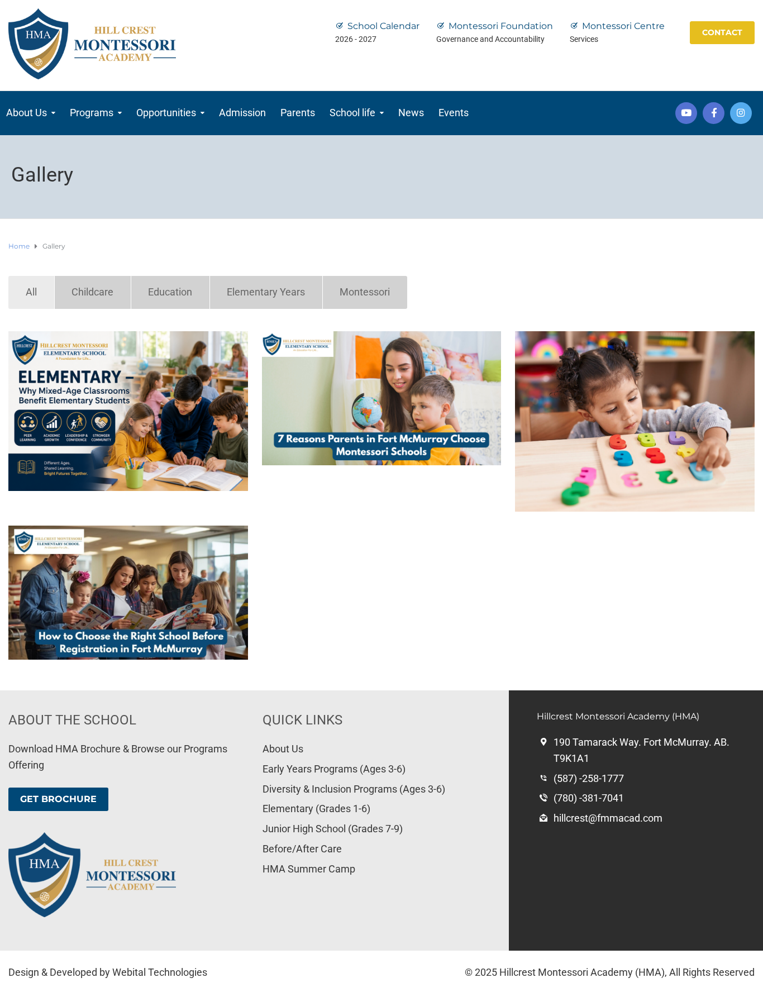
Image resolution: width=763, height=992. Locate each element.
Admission (242, 112)
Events (453, 112)
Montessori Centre (623, 26)
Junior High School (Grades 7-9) (333, 828)
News (411, 112)
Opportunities (166, 112)
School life (352, 112)
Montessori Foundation (501, 26)
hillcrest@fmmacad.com (608, 818)
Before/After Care (302, 849)
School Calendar (383, 26)
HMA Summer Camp (309, 869)
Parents (297, 112)
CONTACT (722, 32)
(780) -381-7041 (589, 798)
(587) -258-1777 (589, 778)
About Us (26, 112)
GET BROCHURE (58, 799)
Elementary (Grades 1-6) (316, 808)
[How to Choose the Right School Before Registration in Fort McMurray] (128, 593)
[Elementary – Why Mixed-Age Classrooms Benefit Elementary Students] (128, 411)
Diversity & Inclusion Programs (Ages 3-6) (354, 789)
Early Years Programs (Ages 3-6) (334, 769)
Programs (91, 112)
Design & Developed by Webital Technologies (107, 972)
